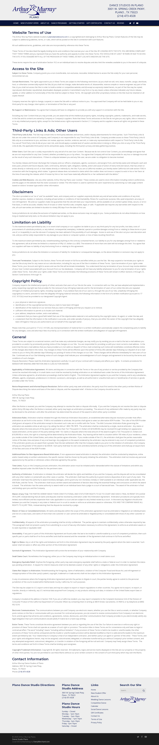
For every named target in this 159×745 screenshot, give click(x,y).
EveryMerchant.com (42, 741)
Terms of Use (96, 719)
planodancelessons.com (58, 37)
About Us (95, 696)
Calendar (94, 706)
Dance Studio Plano (20, 739)
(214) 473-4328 (126, 16)
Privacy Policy (96, 722)
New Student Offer (98, 693)
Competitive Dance (98, 703)
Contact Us (95, 716)
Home (93, 690)
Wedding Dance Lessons (101, 699)
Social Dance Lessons (99, 709)
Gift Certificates (97, 713)
